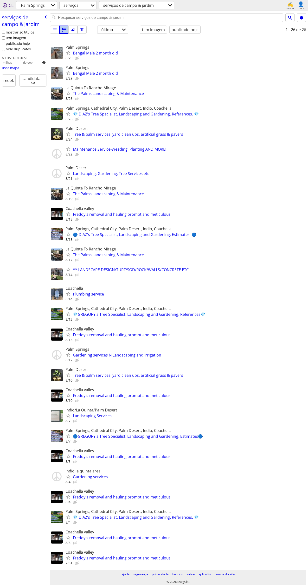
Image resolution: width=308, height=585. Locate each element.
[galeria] (72, 30)
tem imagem (16, 37)
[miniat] (63, 30)
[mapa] (82, 30)
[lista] (54, 30)
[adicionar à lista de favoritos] (68, 53)
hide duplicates (18, 49)
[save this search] (301, 17)
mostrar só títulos (20, 32)
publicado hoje (18, 43)
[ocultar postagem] (77, 58)
